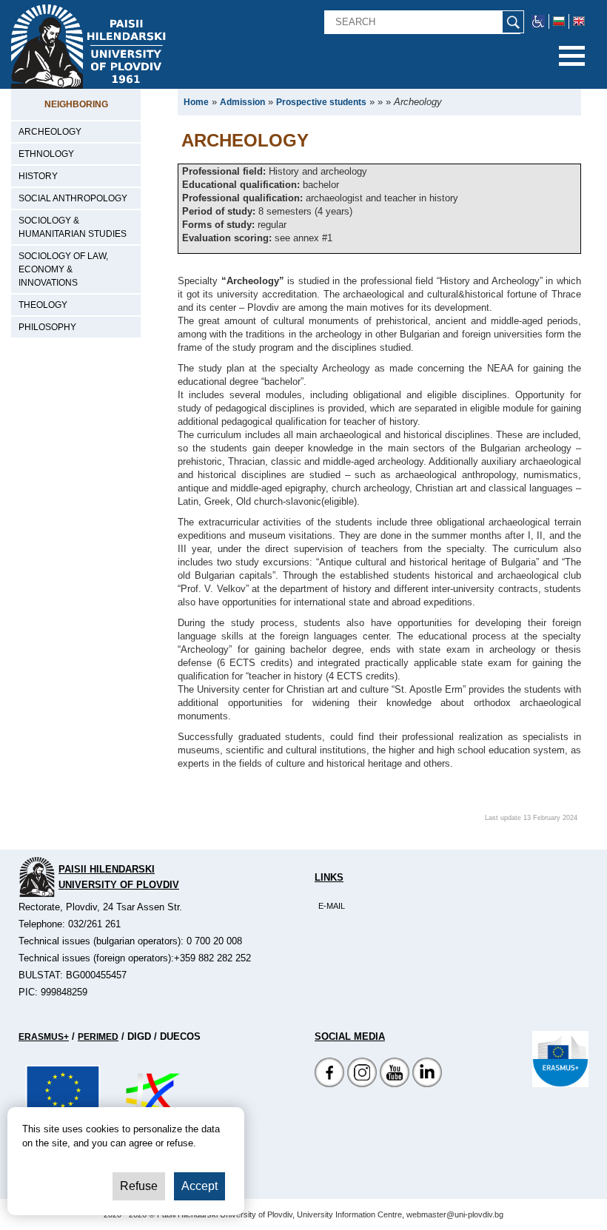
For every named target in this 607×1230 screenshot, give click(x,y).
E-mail (331, 905)
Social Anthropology (73, 198)
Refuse (139, 1186)
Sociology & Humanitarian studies (73, 227)
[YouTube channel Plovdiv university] (394, 1084)
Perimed (98, 1037)
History (38, 176)
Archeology (50, 132)
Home (196, 102)
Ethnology (46, 154)
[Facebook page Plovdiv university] (329, 1084)
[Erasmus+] (560, 1058)
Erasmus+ (44, 1037)
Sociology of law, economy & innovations (63, 269)
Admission (242, 102)
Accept (199, 1186)
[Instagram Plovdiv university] (362, 1084)
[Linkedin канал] (427, 1084)
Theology (43, 305)
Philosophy (47, 327)
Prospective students (321, 102)
